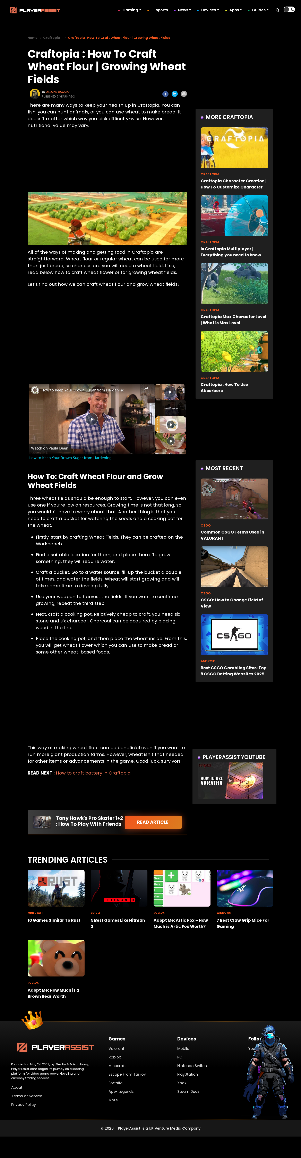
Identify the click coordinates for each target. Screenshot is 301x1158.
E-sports (160, 9)
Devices (208, 9)
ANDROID (208, 661)
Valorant (116, 1048)
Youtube (256, 1048)
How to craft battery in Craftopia (93, 773)
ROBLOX (159, 913)
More (113, 1100)
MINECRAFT (35, 913)
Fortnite (115, 1082)
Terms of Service (26, 1096)
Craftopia (51, 37)
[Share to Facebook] (165, 94)
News (183, 9)
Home (32, 37)
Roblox (115, 1057)
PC (179, 1057)
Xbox (181, 1082)
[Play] (171, 424)
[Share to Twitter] (175, 94)
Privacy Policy (23, 1104)
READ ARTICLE (153, 822)
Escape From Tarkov (127, 1074)
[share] (146, 388)
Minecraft (117, 1065)
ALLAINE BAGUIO (58, 92)
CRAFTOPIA (210, 174)
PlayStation (187, 1074)
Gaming (130, 9)
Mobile (183, 1048)
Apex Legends (121, 1091)
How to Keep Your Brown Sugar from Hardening (82, 390)
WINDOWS (224, 913)
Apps (234, 9)
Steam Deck (188, 1091)
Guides (259, 9)
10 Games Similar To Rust (54, 920)
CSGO (206, 525)
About (16, 1087)
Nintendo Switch (192, 1065)
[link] (35, 390)
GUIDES (96, 913)
